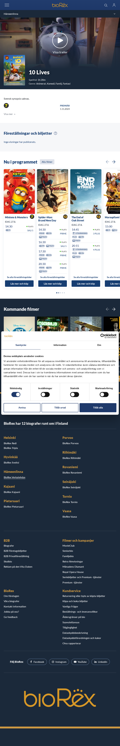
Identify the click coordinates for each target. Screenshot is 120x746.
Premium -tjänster (72, 582)
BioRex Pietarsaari (14, 506)
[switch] (45, 394)
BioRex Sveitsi (11, 462)
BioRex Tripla (11, 447)
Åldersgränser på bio (73, 616)
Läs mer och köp (19, 283)
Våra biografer (11, 601)
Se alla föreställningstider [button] (19, 277)
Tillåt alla (98, 407)
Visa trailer (60, 52)
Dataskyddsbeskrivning (75, 632)
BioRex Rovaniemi (72, 472)
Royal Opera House (73, 571)
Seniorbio (67, 550)
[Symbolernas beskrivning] (55, 133)
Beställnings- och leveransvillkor (80, 611)
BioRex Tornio (70, 501)
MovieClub (68, 545)
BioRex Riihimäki (71, 457)
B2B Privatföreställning (16, 556)
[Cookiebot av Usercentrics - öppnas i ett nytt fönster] (102, 336)
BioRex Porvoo (70, 443)
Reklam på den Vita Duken (18, 566)
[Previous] (107, 161)
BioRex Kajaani (12, 491)
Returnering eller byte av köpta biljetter (83, 595)
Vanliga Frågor (70, 606)
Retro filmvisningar (72, 561)
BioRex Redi (10, 443)
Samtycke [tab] (20, 345)
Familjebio (68, 556)
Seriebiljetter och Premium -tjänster (82, 577)
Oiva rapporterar (71, 643)
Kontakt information (15, 606)
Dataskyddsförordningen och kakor (81, 637)
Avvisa (22, 407)
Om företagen (11, 595)
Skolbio (8, 561)
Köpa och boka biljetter (75, 601)
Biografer (9, 545)
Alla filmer (47, 161)
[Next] (113, 161)
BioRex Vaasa (69, 516)
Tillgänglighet (69, 627)
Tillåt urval (60, 407)
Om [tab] (99, 345)
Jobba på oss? (11, 611)
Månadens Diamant (73, 566)
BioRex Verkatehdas (14, 477)
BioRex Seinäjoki (71, 487)
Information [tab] (60, 345)
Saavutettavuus (70, 622)
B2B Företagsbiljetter (15, 550)
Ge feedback (11, 616)
